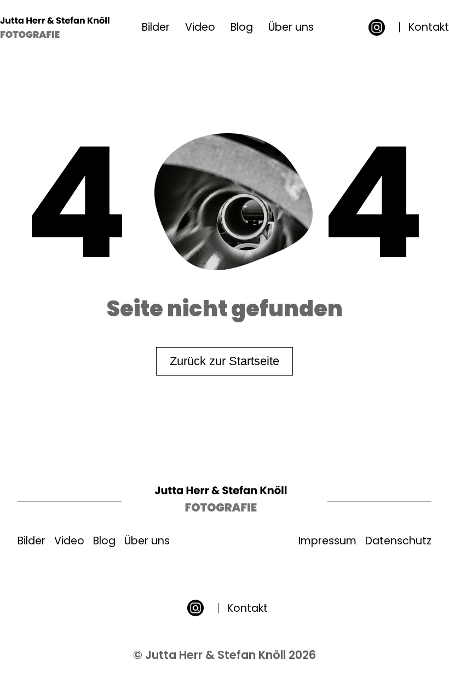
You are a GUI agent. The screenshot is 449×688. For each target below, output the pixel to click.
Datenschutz (398, 540)
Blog (242, 27)
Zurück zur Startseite (224, 361)
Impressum (327, 540)
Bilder (156, 27)
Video (200, 27)
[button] (376, 27)
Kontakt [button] (428, 27)
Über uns (291, 27)
